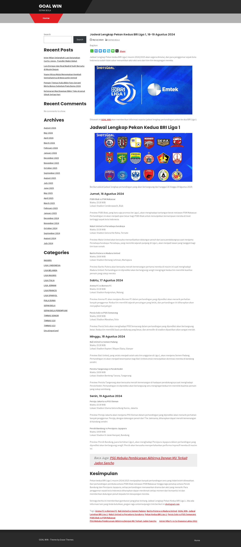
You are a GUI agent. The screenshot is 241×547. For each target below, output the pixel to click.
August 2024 (50, 238)
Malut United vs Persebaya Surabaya (126, 514)
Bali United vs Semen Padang (132, 511)
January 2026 (50, 153)
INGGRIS (48, 260)
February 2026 (51, 148)
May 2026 (48, 132)
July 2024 (48, 243)
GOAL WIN (50, 6)
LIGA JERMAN (50, 285)
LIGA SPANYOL (50, 295)
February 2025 (51, 208)
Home (46, 18)
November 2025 (51, 163)
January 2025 (50, 213)
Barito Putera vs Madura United (162, 511)
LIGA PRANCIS (50, 290)
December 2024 (51, 218)
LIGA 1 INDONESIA (52, 265)
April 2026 (48, 137)
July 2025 (48, 183)
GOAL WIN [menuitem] (106, 119)
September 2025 (52, 173)
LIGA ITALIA (49, 280)
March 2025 (49, 203)
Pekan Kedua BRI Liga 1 (156, 514)
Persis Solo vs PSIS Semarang (182, 514)
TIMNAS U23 (49, 325)
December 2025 (51, 158)
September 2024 (52, 233)
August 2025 (50, 178)
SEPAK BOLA (114, 39)
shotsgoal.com (172, 504)
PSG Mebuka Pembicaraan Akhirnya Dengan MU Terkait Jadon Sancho (123, 521)
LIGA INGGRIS (50, 275)
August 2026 (50, 127)
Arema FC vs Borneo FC (106, 511)
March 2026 (49, 142)
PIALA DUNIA (50, 300)
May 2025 (48, 193)
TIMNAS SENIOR (51, 315)
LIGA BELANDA (50, 270)
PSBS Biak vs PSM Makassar (102, 517)
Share (122, 51)
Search (47, 34)
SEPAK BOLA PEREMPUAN (55, 310)
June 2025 (49, 188)
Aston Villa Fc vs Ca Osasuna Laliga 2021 (178, 521)
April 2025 (48, 198)
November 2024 (51, 223)
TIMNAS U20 (49, 320)
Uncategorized (51, 330)
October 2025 (50, 168)
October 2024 (50, 228)
